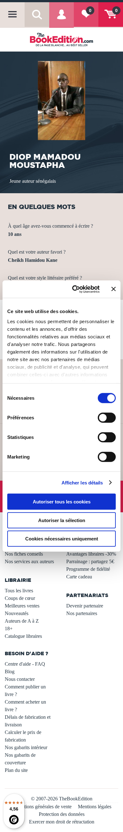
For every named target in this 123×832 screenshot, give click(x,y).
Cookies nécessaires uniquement (61, 538)
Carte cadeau (79, 576)
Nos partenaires (81, 613)
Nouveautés (16, 613)
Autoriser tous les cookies (62, 501)
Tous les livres (19, 590)
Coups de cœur (20, 598)
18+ (9, 628)
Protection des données (62, 814)
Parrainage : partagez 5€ (90, 561)
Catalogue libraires (23, 636)
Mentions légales (94, 806)
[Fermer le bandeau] (113, 289)
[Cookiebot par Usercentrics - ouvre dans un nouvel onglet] (75, 289)
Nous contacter (20, 679)
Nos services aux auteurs (29, 561)
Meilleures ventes (22, 605)
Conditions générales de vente (42, 806)
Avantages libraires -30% (91, 554)
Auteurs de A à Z (22, 621)
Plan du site (16, 770)
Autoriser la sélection (61, 520)
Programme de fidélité (88, 569)
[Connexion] (61, 19)
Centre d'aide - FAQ (25, 664)
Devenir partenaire (84, 605)
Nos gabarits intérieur (26, 747)
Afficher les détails (82, 482)
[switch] (107, 418)
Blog (10, 671)
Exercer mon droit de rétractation (61, 821)
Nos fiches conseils (24, 554)
